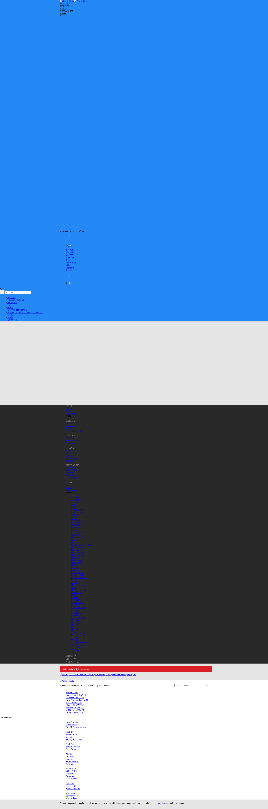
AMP (73, 505)
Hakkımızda (71, 413)
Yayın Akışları (72, 426)
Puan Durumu (72, 443)
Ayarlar (74, 507)
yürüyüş (11, 315)
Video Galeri (71, 470)
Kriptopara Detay (79, 575)
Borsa (72, 692)
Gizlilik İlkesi (77, 542)
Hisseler (69, 455)
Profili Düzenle (78, 600)
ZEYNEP (12, 302)
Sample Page (77, 605)
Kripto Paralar (72, 458)
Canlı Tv (69, 423)
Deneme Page (77, 520)
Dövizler (69, 453)
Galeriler (70, 656)
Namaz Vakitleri (73, 440)
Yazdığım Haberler (79, 643)
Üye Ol (74, 627)
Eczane (74, 530)
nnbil (73, 587)
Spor (68, 260)
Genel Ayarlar (77, 537)
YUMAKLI (12, 320)
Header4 (75, 557)
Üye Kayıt (70, 786)
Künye (69, 408)
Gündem (69, 253)
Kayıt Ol (75, 570)
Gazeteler (70, 268)
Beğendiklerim (77, 510)
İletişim (69, 411)
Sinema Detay (77, 612)
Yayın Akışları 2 (78, 635)
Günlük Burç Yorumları (81, 545)
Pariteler (69, 460)
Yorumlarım (76, 650)
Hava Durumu (77, 552)
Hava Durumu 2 (78, 555)
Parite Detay (76, 592)
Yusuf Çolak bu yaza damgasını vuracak (25, 312)
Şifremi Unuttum (78, 607)
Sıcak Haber (71, 478)
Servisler (69, 270)
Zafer (10, 307)
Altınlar (69, 450)
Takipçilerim (76, 620)
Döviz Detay (76, 522)
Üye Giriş (75, 622)
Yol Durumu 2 (77, 648)
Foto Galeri (71, 263)
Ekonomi (70, 258)
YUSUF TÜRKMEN (17, 310)
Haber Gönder (77, 547)
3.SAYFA (70, 255)
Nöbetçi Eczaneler (74, 431)
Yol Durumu (76, 645)
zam (9, 305)
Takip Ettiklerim (78, 617)
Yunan (10, 317)
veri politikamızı (161, 803)
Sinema (69, 428)
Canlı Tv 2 (76, 517)
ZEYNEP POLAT (15, 300)
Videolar (69, 265)
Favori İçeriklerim (79, 532)
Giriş (73, 540)
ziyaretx (11, 297)
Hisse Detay (76, 560)
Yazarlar (69, 473)
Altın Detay (76, 497)
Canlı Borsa (71, 438)
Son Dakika (71, 250)
